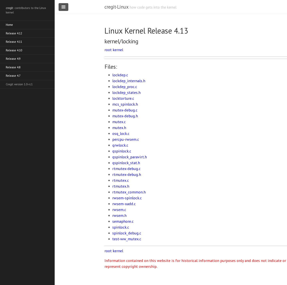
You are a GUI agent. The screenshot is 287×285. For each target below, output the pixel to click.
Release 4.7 (13, 75)
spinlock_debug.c (126, 233)
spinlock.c (120, 227)
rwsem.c (119, 209)
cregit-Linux (116, 7)
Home (9, 25)
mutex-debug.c (124, 110)
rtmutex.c (120, 180)
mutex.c (119, 121)
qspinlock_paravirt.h (129, 156)
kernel (118, 49)
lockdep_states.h (126, 92)
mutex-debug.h (125, 115)
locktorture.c (123, 98)
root (108, 49)
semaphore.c (123, 221)
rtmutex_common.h (129, 192)
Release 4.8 (13, 67)
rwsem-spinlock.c (127, 197)
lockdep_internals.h (128, 80)
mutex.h (119, 127)
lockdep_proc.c (124, 86)
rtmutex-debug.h (126, 174)
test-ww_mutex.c (126, 238)
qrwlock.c (120, 145)
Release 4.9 (13, 59)
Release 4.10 (14, 50)
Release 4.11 (14, 42)
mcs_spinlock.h (125, 104)
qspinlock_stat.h (126, 162)
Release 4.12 (14, 33)
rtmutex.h (120, 186)
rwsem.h (119, 215)
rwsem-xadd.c (124, 203)
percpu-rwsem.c (125, 139)
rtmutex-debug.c (126, 168)
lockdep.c (120, 74)
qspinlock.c (121, 151)
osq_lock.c (120, 133)
